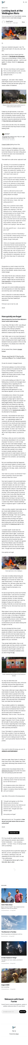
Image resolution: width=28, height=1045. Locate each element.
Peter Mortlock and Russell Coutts (12, 121)
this (13, 652)
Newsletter (4, 7)
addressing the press (7, 771)
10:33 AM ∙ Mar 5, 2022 (8, 862)
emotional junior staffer (19, 410)
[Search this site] (24, 2)
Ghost (17, 1034)
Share (23, 22)
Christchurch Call (14, 524)
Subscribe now (14, 832)
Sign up (14, 1031)
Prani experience (6, 281)
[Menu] (26, 2)
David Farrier (9, 21)
